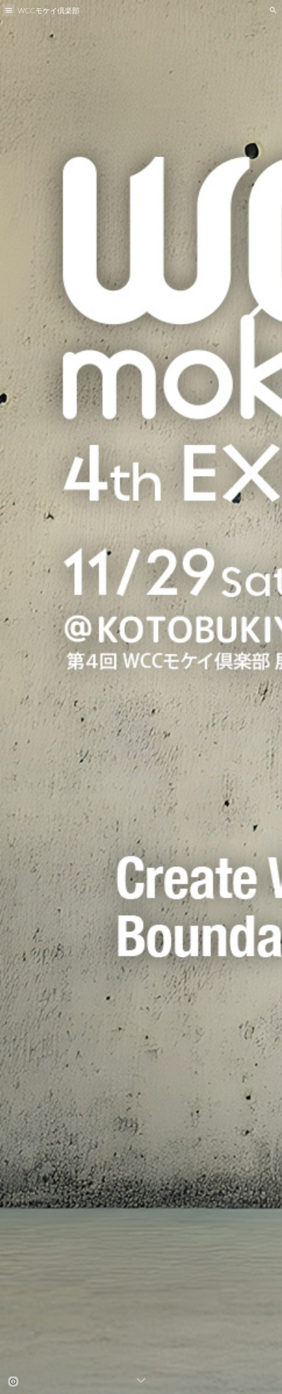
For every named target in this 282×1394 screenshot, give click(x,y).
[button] (9, 10)
